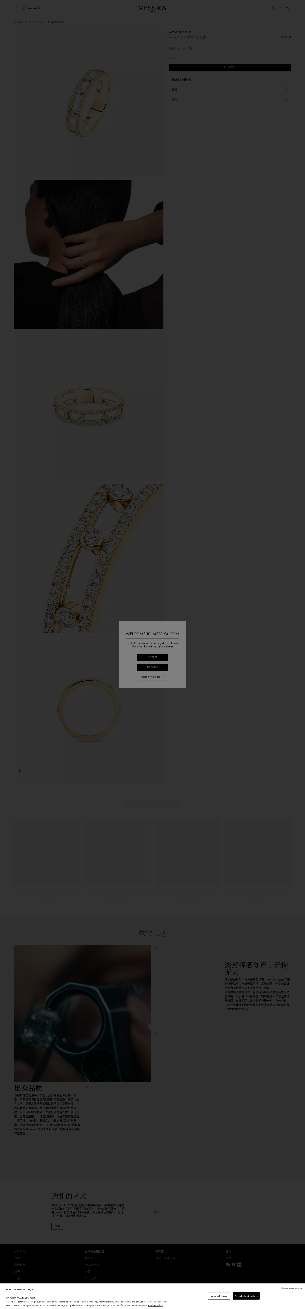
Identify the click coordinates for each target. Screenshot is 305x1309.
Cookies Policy (155, 1305)
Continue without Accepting (291, 1288)
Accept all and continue (246, 1295)
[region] (152, 1296)
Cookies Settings (219, 1295)
